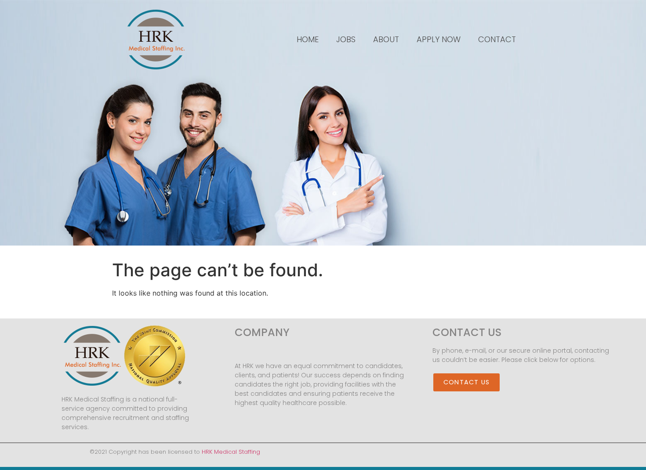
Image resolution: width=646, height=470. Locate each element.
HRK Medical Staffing (231, 452)
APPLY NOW (439, 39)
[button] (466, 382)
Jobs (346, 39)
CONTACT (497, 39)
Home (308, 39)
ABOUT (386, 39)
